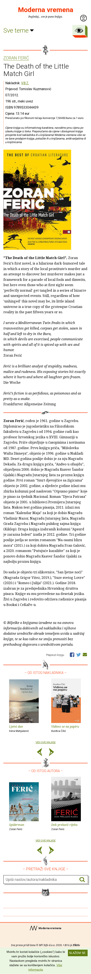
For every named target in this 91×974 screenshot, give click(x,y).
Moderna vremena (45, 10)
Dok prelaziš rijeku (64, 827)
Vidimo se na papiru (65, 728)
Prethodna (39, 752)
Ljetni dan (19, 728)
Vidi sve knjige (46, 742)
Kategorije (78, 30)
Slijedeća (51, 752)
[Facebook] (72, 654)
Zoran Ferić (16, 58)
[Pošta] (85, 654)
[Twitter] (78, 654)
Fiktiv (76, 945)
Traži (82, 879)
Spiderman (16, 827)
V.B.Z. (25, 83)
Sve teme (16, 30)
